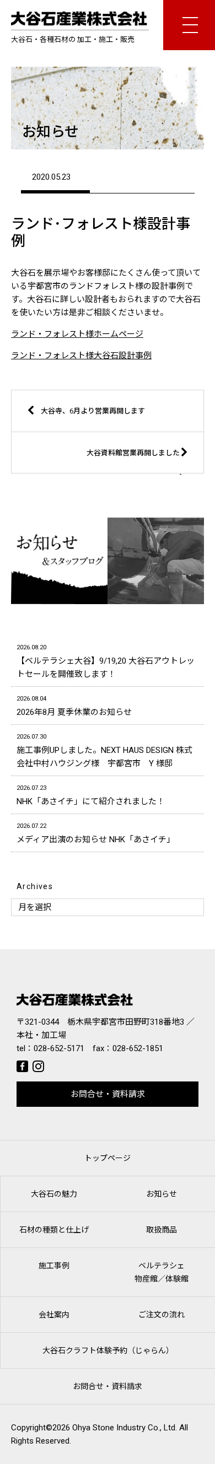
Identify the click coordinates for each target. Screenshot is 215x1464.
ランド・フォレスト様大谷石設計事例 (81, 355)
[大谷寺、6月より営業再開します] (96, 429)
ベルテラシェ (162, 1272)
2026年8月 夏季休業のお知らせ (74, 706)
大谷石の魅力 (54, 1194)
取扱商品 (161, 1229)
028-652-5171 (59, 1048)
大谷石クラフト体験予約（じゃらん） (108, 1350)
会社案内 (54, 1314)
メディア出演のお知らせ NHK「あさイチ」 (96, 833)
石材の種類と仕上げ (54, 1229)
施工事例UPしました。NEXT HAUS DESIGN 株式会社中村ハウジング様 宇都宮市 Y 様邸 (104, 750)
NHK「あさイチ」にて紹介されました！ (91, 795)
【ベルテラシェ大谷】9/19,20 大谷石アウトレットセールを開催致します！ (106, 661)
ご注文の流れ (161, 1314)
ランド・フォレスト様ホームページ (77, 334)
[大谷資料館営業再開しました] (118, 471)
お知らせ (161, 1194)
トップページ (107, 1158)
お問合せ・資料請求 (108, 1094)
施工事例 (54, 1265)
